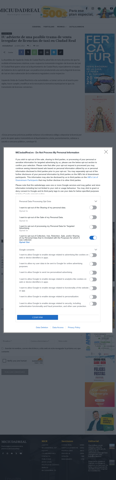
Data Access (58, 327)
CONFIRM (37, 317)
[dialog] (58, 240)
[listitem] (58, 201)
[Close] (107, 152)
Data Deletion (42, 327)
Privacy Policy (74, 327)
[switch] (93, 207)
